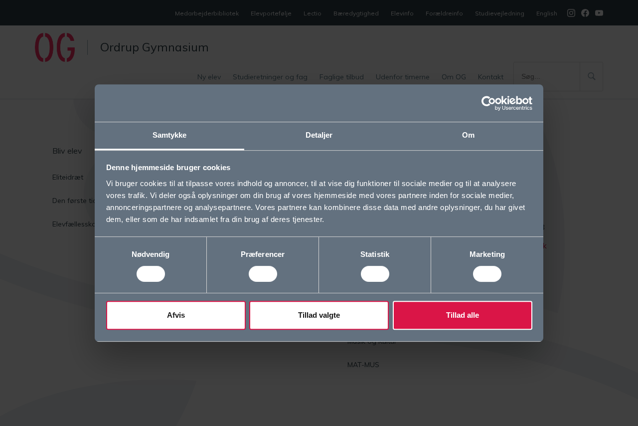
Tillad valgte (319, 315)
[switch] (263, 274)
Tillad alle (462, 315)
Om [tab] (468, 135)
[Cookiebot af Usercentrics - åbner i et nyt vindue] (488, 103)
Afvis (176, 315)
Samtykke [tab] (170, 135)
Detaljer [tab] (319, 135)
